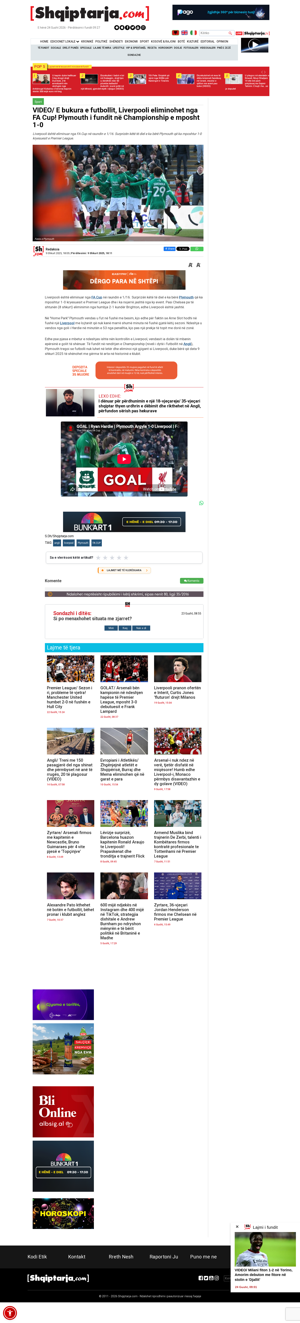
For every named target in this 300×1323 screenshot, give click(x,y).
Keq (125, 628)
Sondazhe (134, 55)
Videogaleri (208, 47)
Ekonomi (131, 41)
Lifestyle (118, 47)
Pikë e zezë (224, 47)
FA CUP (97, 543)
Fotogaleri (191, 47)
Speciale (86, 47)
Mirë (111, 628)
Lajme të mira (102, 47)
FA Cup (96, 297)
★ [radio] (98, 557)
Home (44, 41)
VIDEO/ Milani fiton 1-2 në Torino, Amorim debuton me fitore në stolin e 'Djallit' (263, 1275)
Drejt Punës (71, 47)
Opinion (222, 41)
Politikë (101, 41)
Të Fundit (43, 47)
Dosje (178, 47)
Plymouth (186, 297)
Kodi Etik (37, 1257)
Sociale (56, 47)
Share (171, 248)
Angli (187, 344)
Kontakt (76, 1257)
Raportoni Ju (164, 1257)
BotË (181, 41)
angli (57, 543)
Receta (152, 47)
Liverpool (67, 323)
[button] (10, 1313)
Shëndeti (116, 41)
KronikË (87, 41)
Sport (144, 41)
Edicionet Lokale (63, 41)
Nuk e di (141, 628)
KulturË (193, 41)
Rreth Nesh (121, 1257)
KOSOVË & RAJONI (163, 41)
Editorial (207, 41)
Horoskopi (165, 47)
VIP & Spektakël (136, 47)
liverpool (68, 543)
